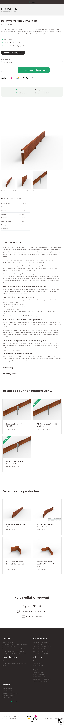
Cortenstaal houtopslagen (41, 651)
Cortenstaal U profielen (40, 649)
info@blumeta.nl (7, 688)
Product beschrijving (12, 242)
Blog (3, 661)
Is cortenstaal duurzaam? (10, 646)
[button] (61, 138)
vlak (41, 278)
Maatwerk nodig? (12, 53)
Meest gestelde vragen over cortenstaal (14, 644)
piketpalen (45, 289)
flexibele (48, 276)
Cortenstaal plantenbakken (41, 642)
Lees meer (52, 34)
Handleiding (8, 367)
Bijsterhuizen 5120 (38, 672)
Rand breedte (6, 59)
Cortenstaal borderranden (41, 644)
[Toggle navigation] (59, 10)
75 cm (23, 291)
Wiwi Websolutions (57, 718)
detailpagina (17, 31)
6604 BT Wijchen (38, 665)
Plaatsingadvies (10, 373)
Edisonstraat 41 (38, 663)
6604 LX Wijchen (38, 674)
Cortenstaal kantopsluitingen (42, 646)
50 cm (17, 291)
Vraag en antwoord (8, 642)
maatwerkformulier (22, 361)
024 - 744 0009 (7, 691)
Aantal (14, 70)
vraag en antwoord (55, 324)
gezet (25, 274)
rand (30, 274)
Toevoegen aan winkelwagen (33, 70)
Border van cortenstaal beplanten (12, 649)
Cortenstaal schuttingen (40, 653)
